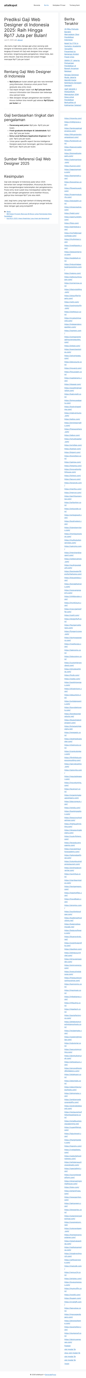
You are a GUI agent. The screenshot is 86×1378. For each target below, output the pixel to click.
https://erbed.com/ (72, 346)
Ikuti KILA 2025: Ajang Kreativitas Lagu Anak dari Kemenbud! (28, 218)
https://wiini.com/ (71, 302)
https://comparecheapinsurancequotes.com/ (72, 339)
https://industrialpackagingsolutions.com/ (73, 267)
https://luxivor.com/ (72, 166)
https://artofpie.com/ (73, 445)
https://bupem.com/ (72, 1298)
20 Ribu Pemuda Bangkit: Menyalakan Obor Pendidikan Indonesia (71, 34)
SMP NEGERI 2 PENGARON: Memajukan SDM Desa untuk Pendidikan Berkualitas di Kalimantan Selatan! (72, 97)
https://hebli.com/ (71, 213)
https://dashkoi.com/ (73, 949)
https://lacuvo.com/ (72, 479)
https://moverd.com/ (73, 368)
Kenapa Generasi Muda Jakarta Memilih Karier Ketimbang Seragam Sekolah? (72, 80)
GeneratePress (50, 1375)
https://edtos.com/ (72, 419)
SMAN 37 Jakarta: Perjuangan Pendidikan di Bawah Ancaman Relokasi (72, 65)
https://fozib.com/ (71, 675)
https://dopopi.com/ (72, 384)
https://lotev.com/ (71, 1187)
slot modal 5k (70, 1349)
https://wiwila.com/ (72, 808)
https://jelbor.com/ (72, 435)
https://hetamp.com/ (73, 466)
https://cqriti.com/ (71, 615)
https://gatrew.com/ (72, 462)
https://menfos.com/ (72, 489)
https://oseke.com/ (72, 679)
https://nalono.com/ (72, 273)
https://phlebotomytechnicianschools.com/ (72, 1024)
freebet (67, 1346)
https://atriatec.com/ (73, 1279)
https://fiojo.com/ (71, 223)
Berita (46, 5)
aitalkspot (10, 5)
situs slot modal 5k (72, 1353)
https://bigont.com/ (72, 452)
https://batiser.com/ (72, 449)
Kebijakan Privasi (59, 5)
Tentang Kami (75, 5)
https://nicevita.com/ (73, 118)
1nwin (66, 1364)
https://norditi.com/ (72, 1295)
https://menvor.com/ (72, 493)
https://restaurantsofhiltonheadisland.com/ (73, 1114)
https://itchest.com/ (72, 476)
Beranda (37, 5)
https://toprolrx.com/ (73, 1146)
